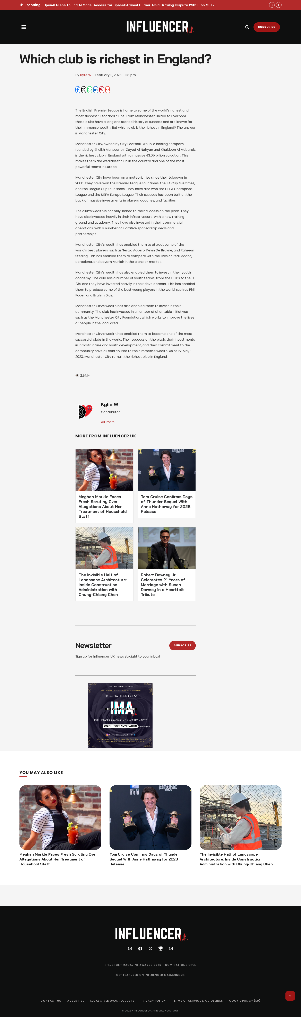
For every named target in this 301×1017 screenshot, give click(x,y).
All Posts (107, 422)
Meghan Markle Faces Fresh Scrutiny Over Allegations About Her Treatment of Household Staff (103, 506)
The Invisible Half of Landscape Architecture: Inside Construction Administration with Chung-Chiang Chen (103, 584)
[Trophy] (161, 949)
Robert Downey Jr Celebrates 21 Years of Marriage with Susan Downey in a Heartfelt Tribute (163, 584)
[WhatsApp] (89, 89)
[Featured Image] (60, 817)
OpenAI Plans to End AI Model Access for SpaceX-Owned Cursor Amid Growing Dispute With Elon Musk (128, 5)
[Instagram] (130, 949)
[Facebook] (77, 89)
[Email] (107, 89)
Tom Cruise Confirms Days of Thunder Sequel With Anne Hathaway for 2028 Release (166, 504)
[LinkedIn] (95, 89)
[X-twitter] (150, 949)
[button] (23, 27)
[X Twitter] (83, 89)
